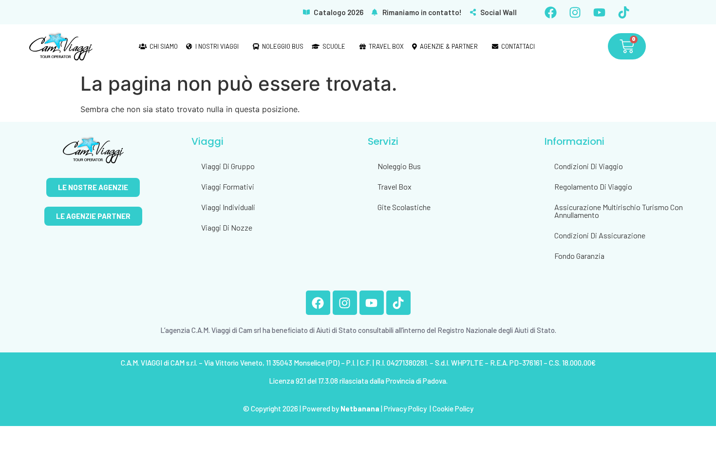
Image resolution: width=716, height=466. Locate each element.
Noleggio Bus (282, 46)
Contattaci (518, 46)
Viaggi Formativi (227, 186)
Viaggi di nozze (226, 227)
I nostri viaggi (217, 46)
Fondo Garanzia (579, 255)
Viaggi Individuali (228, 207)
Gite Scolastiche (404, 207)
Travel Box (386, 46)
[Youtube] (599, 12)
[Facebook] (550, 12)
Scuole (333, 46)
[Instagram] (575, 12)
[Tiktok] (623, 12)
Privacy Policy (406, 408)
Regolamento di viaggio (593, 186)
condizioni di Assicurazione (599, 235)
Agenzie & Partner (449, 46)
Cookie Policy (453, 408)
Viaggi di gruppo (228, 166)
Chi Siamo (164, 46)
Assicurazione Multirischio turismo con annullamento (618, 210)
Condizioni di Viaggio (588, 166)
